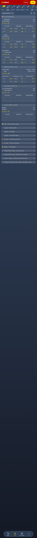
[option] (7, 8)
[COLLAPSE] (34, 13)
